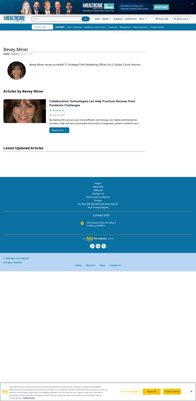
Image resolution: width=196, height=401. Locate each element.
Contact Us (98, 193)
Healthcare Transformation (95, 27)
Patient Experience (140, 27)
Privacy (98, 200)
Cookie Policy (29, 398)
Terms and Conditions (98, 197)
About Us (90, 265)
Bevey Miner (59, 110)
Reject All (151, 391)
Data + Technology (74, 27)
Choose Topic (40, 27)
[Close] (191, 391)
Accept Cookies (172, 391)
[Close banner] (192, 4)
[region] (98, 392)
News (97, 18)
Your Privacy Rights (98, 207)
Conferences (131, 18)
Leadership (112, 27)
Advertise (98, 186)
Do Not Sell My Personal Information (98, 204)
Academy (118, 18)
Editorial (98, 190)
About (98, 183)
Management (125, 27)
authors (15, 53)
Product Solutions (157, 27)
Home (6, 53)
